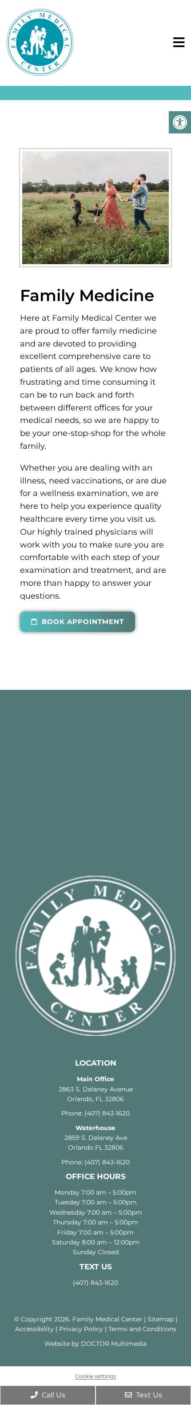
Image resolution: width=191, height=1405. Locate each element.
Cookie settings (95, 1376)
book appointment (82, 621)
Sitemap (160, 1319)
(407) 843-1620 (107, 1113)
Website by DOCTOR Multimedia (95, 1344)
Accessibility (34, 1329)
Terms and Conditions (142, 1329)
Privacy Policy (81, 1329)
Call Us (52, 1395)
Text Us (148, 1395)
